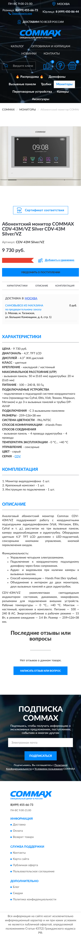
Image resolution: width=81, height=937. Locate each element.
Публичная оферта (25, 865)
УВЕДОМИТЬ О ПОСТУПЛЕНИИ (40, 272)
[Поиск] (6, 66)
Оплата (18, 831)
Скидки (18, 893)
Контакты (52, 53)
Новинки (29, 53)
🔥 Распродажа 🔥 (30, 76)
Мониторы (64, 84)
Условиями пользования (48, 769)
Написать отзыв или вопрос (40, 671)
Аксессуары (40, 99)
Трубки (46, 84)
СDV (18, 456)
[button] (20, 13)
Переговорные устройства (32, 91)
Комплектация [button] (64, 286)
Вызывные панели (22, 84)
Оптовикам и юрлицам (50, 46)
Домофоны (57, 76)
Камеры (63, 91)
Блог (16, 887)
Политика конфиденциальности (34, 899)
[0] (72, 65)
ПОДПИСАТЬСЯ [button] (40, 756)
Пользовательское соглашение (33, 871)
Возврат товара (23, 837)
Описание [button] (41, 286)
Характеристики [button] (17, 286)
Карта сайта (21, 859)
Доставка (19, 824)
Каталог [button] (17, 46)
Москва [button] (31, 298)
